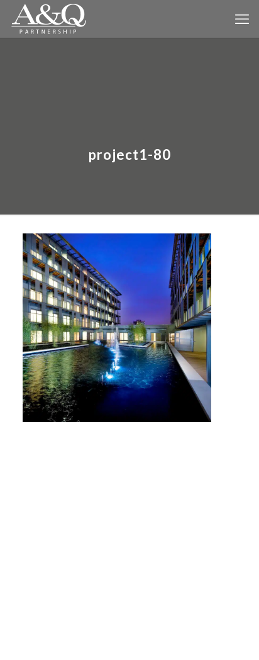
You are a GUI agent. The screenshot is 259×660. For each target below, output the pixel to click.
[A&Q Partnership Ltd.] (48, 19)
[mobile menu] (242, 19)
